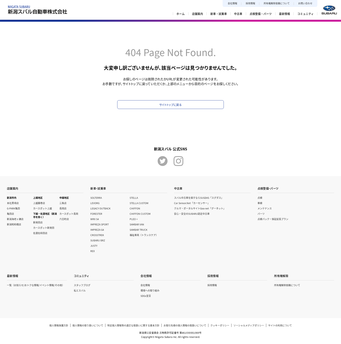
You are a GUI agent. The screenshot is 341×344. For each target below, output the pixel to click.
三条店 (63, 203)
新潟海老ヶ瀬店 (15, 219)
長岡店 (63, 208)
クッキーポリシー (219, 325)
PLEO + (134, 219)
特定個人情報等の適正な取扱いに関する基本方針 (133, 325)
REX (92, 251)
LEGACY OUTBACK (100, 208)
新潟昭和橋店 (14, 224)
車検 (260, 203)
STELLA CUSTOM (139, 203)
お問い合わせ (305, 3)
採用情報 (250, 3)
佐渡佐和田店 (40, 233)
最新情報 (12, 276)
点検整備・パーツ (268, 188)
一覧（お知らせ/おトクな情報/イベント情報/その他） (35, 285)
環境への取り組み (150, 290)
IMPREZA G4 (97, 229)
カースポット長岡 (68, 213)
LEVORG (94, 203)
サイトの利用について (280, 325)
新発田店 (38, 222)
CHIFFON (135, 208)
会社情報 (232, 3)
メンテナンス (265, 208)
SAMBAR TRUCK (138, 229)
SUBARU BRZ (97, 240)
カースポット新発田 (43, 227)
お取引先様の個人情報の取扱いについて (185, 325)
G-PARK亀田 (13, 208)
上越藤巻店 (39, 203)
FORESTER (96, 213)
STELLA (134, 197)
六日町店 (64, 219)
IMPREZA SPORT (99, 224)
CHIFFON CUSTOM (140, 213)
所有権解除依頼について (277, 3)
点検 (260, 197)
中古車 (178, 188)
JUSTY (93, 245)
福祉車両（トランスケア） (144, 235)
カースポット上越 (42, 208)
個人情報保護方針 (58, 325)
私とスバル (80, 290)
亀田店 (10, 213)
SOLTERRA (96, 197)
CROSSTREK (97, 235)
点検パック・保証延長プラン (273, 219)
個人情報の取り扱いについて (87, 325)
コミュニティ (81, 276)
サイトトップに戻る (170, 105)
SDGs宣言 (146, 295)
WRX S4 (94, 219)
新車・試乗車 (98, 188)
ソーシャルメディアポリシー (248, 325)
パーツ (261, 213)
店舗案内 (12, 188)
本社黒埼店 (13, 203)
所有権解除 (281, 276)
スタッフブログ (82, 285)
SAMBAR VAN (137, 224)
